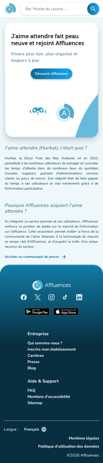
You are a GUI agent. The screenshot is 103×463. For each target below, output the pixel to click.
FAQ (31, 390)
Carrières (36, 355)
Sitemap (35, 403)
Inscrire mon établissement (52, 349)
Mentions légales (84, 438)
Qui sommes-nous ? (45, 343)
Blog (32, 368)
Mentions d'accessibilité (49, 397)
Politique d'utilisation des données (68, 446)
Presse (34, 362)
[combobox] (54, 9)
